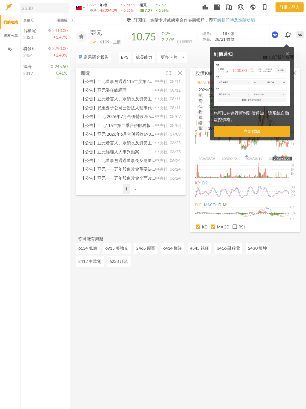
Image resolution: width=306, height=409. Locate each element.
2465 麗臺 (145, 248)
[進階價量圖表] (275, 34)
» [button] (136, 188)
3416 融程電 (228, 248)
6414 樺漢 (172, 248)
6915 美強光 (116, 248)
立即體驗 (252, 131)
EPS (124, 57)
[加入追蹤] (81, 36)
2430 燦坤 (257, 248)
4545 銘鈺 (199, 248)
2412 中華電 (89, 261)
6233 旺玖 (118, 261)
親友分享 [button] (11, 35)
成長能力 (144, 57)
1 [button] (126, 188)
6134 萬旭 (87, 248)
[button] (43, 7)
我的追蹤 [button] (11, 22)
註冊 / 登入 (290, 7)
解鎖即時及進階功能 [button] (236, 19)
